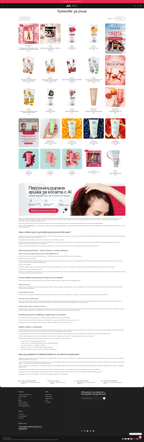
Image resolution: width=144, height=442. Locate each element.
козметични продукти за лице (43, 362)
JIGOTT (72, 45)
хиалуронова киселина (84, 308)
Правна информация (55, 439)
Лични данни (48, 402)
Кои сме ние (21, 414)
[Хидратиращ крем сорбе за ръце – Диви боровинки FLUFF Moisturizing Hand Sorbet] (93, 128)
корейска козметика (35, 369)
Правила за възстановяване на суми (8, 439)
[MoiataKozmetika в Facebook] (81, 431)
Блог (20, 398)
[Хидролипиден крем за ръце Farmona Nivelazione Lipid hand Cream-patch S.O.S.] (115, 159)
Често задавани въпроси (24, 405)
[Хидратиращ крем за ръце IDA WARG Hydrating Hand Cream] (50, 128)
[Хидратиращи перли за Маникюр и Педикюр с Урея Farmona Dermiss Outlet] (50, 34)
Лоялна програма (22, 396)
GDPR (46, 400)
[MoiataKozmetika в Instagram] (84, 431)
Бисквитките (48, 396)
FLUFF (72, 140)
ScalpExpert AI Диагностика (25, 394)
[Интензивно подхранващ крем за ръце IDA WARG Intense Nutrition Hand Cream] (93, 97)
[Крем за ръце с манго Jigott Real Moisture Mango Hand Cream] (93, 34)
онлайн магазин (31, 371)
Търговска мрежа (23, 416)
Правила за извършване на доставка (38, 439)
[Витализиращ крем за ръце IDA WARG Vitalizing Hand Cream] (115, 97)
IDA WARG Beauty (93, 108)
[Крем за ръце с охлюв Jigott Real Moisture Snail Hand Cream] (50, 97)
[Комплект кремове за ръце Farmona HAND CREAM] (93, 159)
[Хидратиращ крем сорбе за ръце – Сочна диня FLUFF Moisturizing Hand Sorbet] (115, 128)
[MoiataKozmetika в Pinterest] (93, 431)
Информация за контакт (48, 439)
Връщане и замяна (23, 402)
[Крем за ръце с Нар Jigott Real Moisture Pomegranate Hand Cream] (72, 34)
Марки (20, 400)
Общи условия (48, 394)
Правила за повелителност (18, 439)
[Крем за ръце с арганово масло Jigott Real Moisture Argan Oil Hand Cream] (72, 97)
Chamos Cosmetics (29, 45)
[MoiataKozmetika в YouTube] (87, 431)
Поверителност (49, 398)
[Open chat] (140, 437)
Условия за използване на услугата (27, 439)
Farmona (50, 45)
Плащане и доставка (23, 404)
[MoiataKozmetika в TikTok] (90, 431)
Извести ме (50, 41)
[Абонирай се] (104, 398)
